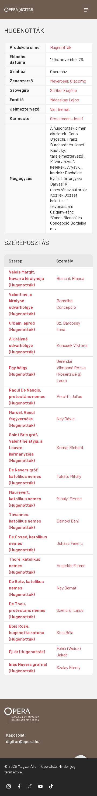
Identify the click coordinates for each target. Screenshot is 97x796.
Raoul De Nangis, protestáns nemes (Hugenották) (27, 396)
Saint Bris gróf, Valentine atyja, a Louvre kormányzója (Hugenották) (26, 447)
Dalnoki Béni (68, 520)
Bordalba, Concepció (66, 304)
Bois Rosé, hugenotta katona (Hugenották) (26, 632)
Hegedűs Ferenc (71, 565)
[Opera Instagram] (8, 786)
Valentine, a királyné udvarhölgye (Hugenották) (22, 304)
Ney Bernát (67, 587)
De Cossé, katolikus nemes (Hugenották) (28, 543)
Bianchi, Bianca (70, 278)
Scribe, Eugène (63, 90)
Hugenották (60, 47)
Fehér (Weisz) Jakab (69, 651)
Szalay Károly (68, 667)
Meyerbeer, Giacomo (68, 80)
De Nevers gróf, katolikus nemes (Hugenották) (25, 476)
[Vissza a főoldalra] (21, 715)
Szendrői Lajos (70, 610)
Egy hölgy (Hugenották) (22, 370)
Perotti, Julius (69, 396)
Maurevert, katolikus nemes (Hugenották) (25, 498)
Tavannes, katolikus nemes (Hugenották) (25, 521)
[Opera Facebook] (19, 786)
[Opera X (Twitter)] (29, 786)
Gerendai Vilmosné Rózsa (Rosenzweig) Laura (71, 370)
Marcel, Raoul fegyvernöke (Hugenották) (22, 419)
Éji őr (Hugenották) (27, 651)
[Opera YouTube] (40, 786)
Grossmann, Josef (66, 118)
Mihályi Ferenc (69, 498)
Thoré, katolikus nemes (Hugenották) (24, 565)
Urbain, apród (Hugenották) (22, 326)
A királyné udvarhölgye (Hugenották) (22, 345)
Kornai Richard (70, 447)
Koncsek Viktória (72, 345)
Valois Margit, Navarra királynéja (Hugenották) (26, 278)
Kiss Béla (65, 632)
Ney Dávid (66, 418)
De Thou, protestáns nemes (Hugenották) (27, 610)
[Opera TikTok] (51, 786)
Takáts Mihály (69, 476)
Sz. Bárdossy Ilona (68, 326)
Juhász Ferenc (70, 543)
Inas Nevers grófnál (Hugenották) (28, 667)
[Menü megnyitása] (86, 9)
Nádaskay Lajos (64, 99)
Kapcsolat (23, 738)
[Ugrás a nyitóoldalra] (18, 10)
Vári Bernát (60, 109)
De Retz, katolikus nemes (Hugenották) (26, 588)
